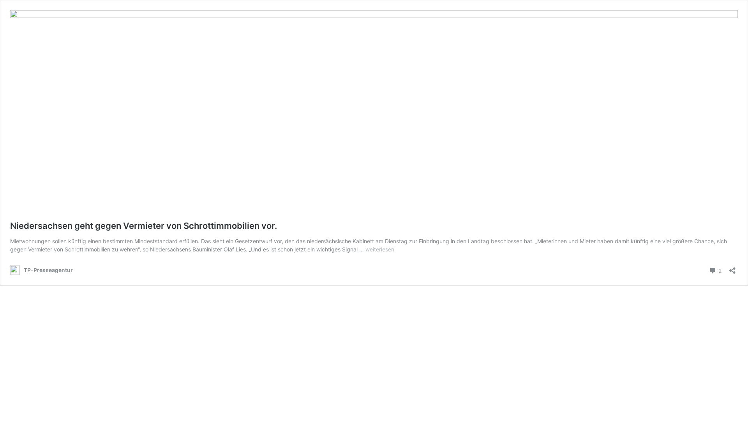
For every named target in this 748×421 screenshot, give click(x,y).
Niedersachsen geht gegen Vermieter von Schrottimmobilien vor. (143, 226)
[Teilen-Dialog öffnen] (732, 268)
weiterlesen (379, 249)
